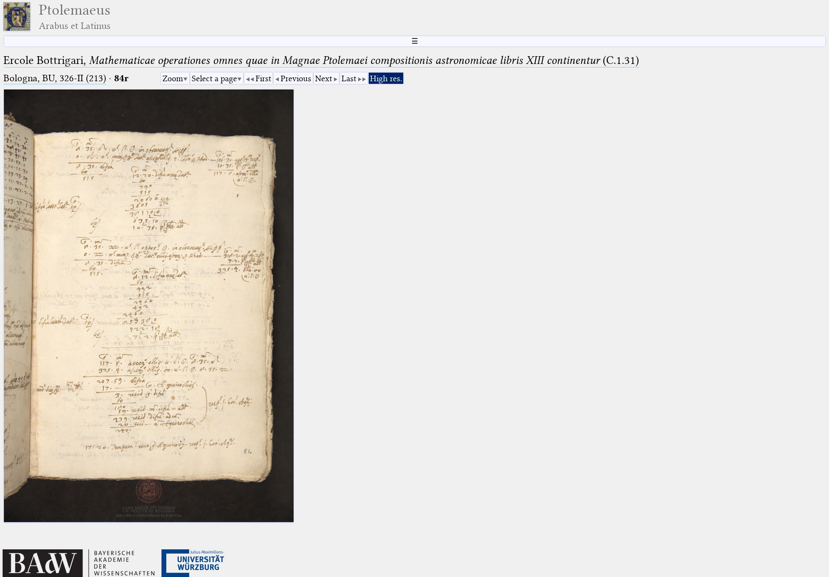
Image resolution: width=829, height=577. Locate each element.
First (263, 78)
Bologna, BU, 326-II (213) (54, 78)
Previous (296, 78)
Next (323, 78)
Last (349, 78)
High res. (386, 78)
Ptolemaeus (75, 17)
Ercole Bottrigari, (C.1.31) (321, 60)
